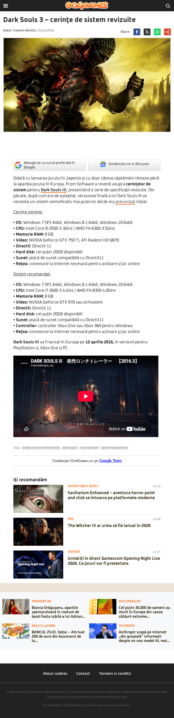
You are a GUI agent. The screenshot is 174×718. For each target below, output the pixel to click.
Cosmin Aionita (24, 30)
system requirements (114, 448)
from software (89, 448)
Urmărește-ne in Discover (129, 164)
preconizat (125, 202)
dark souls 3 (70, 448)
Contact (83, 673)
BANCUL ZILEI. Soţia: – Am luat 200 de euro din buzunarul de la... (58, 636)
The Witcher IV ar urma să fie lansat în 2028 (109, 526)
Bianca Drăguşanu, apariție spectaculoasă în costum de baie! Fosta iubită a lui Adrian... (58, 612)
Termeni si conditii (115, 673)
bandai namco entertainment (41, 448)
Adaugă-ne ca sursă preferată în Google (49, 165)
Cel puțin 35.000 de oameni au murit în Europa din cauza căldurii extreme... (144, 612)
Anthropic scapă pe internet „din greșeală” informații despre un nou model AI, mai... (144, 636)
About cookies (55, 673)
